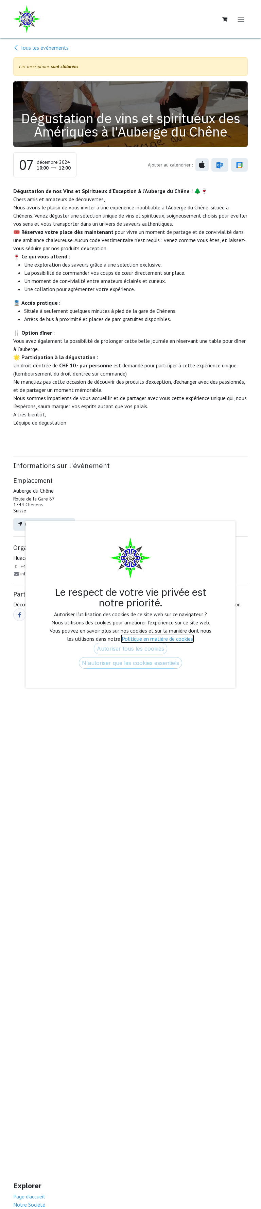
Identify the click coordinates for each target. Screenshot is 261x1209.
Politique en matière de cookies (157, 638)
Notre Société (29, 1204)
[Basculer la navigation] (241, 19)
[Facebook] (19, 614)
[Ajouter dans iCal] (202, 164)
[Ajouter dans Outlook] (219, 165)
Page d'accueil (29, 1196)
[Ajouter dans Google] (239, 165)
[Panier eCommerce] (224, 19)
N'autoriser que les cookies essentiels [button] (130, 662)
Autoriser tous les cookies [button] (130, 648)
